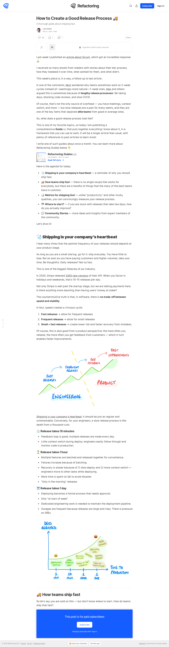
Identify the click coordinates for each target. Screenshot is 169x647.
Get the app (95, 643)
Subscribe (147, 5)
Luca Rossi (47, 29)
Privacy (23, 643)
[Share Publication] (136, 5)
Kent (68, 85)
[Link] (33, 237)
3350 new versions (77, 275)
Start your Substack (79, 643)
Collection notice (39, 643)
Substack (142, 643)
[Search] (130, 5)
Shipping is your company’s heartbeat (59, 416)
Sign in (160, 5)
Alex (108, 89)
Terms (29, 643)
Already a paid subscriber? (84, 631)
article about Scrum (78, 57)
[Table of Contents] (3, 323)
